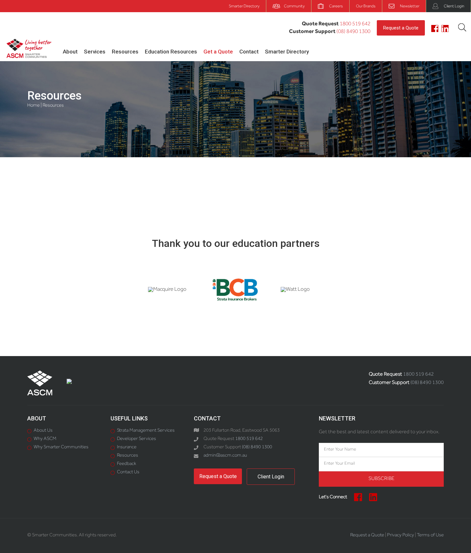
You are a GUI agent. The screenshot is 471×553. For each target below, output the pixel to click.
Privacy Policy (400, 535)
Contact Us (128, 472)
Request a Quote (400, 28)
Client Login (454, 6)
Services (94, 51)
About (70, 51)
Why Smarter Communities (61, 447)
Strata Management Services (146, 430)
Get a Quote (218, 51)
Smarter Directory (244, 6)
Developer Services (136, 439)
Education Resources (171, 51)
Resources (125, 51)
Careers (336, 6)
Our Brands (366, 6)
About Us (43, 430)
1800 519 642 (355, 24)
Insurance (126, 447)
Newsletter (409, 6)
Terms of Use (430, 535)
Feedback (126, 464)
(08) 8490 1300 (353, 32)
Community (294, 6)
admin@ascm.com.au (225, 455)
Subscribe (381, 479)
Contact (249, 51)
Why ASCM (45, 439)
